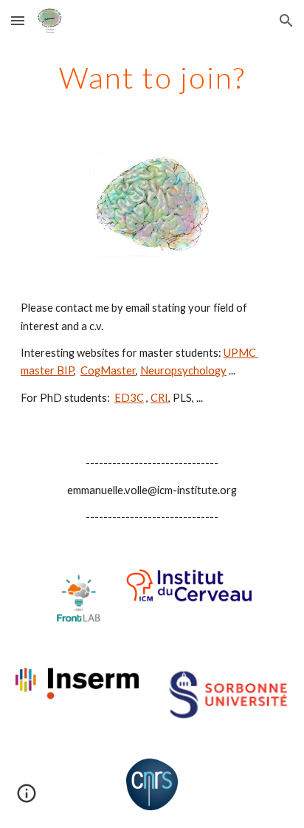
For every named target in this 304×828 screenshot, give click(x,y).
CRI (159, 397)
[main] (152, 77)
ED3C (129, 397)
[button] (17, 20)
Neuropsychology (183, 370)
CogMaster (108, 370)
